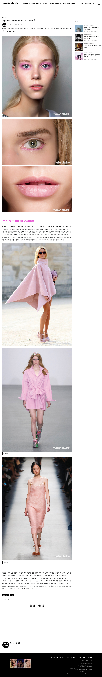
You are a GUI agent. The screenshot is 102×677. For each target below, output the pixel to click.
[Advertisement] (37, 622)
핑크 (11, 595)
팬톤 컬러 (5, 595)
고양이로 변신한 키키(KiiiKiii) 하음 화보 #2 (91, 28)
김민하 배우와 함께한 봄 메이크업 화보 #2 (92, 56)
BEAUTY (4, 17)
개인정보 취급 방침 (67, 657)
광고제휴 (90, 657)
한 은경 (11, 25)
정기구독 (53, 657)
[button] (93, 3)
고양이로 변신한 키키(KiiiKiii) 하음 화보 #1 (91, 37)
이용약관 (75, 657)
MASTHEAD (82, 657)
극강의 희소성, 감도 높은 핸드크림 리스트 (92, 46)
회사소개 (58, 657)
